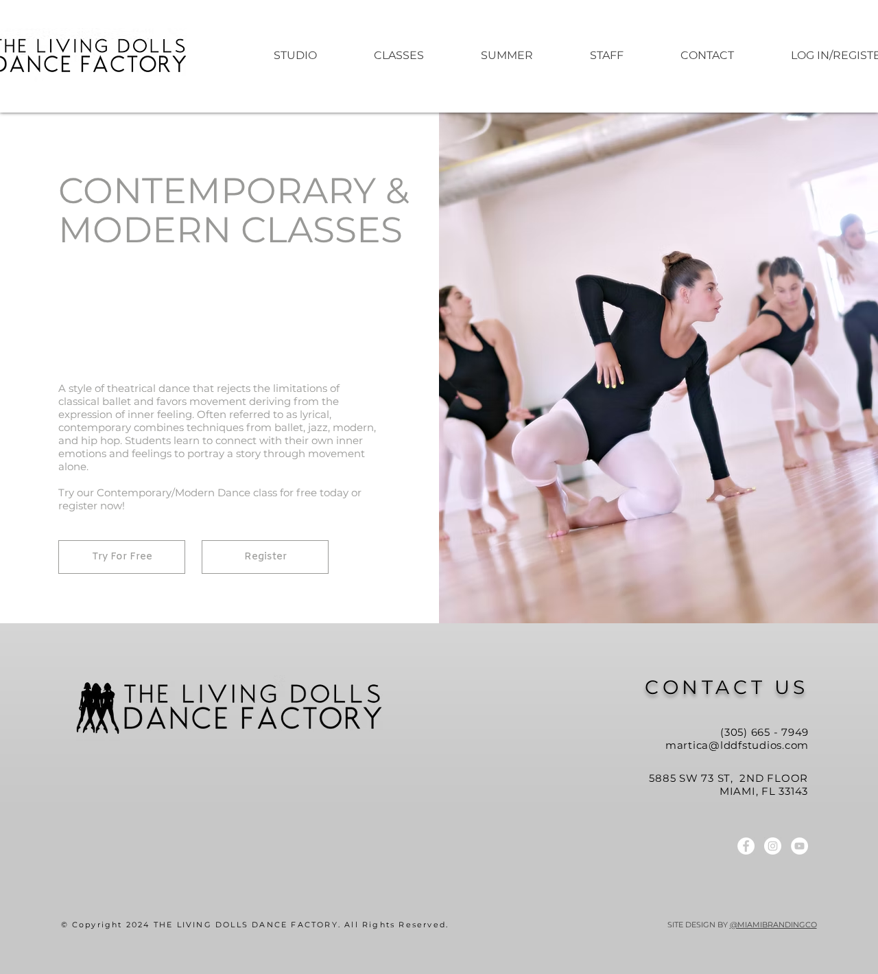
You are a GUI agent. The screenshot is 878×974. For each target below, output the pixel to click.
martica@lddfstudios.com (737, 745)
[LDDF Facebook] (746, 846)
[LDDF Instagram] (772, 846)
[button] (506, 55)
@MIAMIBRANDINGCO (773, 924)
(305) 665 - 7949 (764, 732)
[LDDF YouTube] (799, 846)
